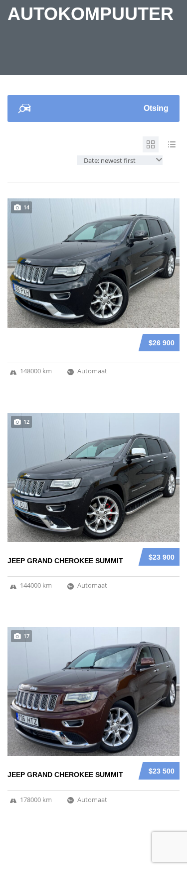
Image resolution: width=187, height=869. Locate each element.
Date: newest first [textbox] (110, 160)
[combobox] (120, 160)
